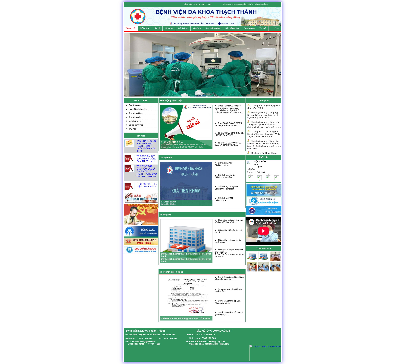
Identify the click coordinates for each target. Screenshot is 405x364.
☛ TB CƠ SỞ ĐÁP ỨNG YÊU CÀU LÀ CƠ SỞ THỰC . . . (228, 144)
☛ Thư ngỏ (131, 129)
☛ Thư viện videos (134, 113)
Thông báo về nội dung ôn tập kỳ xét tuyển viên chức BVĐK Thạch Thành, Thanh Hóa (263, 134)
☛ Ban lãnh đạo (133, 105)
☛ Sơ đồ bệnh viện (134, 125)
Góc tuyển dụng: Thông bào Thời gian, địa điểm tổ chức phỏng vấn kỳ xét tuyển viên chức (264, 124)
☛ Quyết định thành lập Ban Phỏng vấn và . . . (227, 302)
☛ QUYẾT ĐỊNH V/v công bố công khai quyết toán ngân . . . (228, 107)
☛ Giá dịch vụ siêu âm (225, 175)
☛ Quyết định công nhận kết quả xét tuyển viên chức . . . (230, 278)
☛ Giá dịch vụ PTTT (224, 198)
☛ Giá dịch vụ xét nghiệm (226, 187)
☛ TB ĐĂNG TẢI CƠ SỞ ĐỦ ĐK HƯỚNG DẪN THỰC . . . (229, 134)
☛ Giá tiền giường (223, 163)
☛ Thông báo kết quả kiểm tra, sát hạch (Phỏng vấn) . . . (229, 221)
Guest (277, 28)
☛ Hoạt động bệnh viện (136, 109)
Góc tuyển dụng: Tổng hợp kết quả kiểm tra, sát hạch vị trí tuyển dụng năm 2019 (262, 115)
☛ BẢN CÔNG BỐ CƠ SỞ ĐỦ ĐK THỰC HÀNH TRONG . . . (228, 124)
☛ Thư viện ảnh (133, 117)
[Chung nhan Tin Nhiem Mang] (265, 360)
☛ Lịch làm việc (133, 121)
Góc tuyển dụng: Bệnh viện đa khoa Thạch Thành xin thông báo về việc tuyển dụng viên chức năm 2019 (264, 145)
